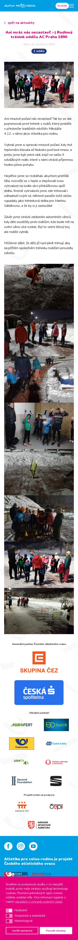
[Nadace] (21, 807)
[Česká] (39, 692)
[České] (56, 743)
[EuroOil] (56, 725)
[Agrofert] (21, 725)
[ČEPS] (56, 807)
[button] (9, 911)
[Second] (21, 781)
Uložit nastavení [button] (22, 930)
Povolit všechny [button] (56, 930)
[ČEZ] (39, 662)
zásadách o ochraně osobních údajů (38, 902)
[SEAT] (56, 781)
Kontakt (62, 6)
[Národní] (39, 824)
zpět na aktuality (21, 23)
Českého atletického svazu (29, 863)
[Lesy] (21, 762)
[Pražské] (56, 762)
